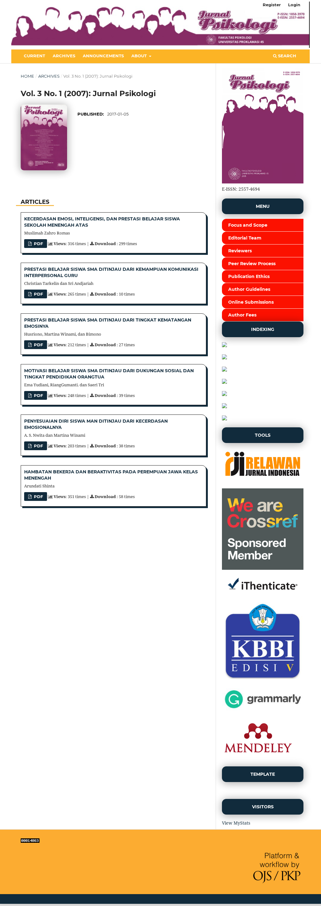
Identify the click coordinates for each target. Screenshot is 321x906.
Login (294, 4)
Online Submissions (251, 302)
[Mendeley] (258, 758)
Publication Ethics (249, 276)
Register (272, 4)
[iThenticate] (262, 594)
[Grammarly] (262, 710)
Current (34, 55)
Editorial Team (244, 238)
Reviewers (240, 251)
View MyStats (236, 823)
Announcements (103, 55)
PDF (38, 243)
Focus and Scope (247, 225)
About (139, 55)
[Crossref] (262, 568)
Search (286, 55)
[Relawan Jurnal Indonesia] (262, 480)
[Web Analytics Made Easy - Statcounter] (30, 841)
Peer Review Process (252, 263)
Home (27, 76)
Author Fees (242, 315)
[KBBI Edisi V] (262, 680)
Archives (64, 55)
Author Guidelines (249, 289)
